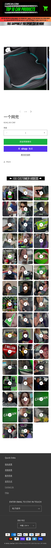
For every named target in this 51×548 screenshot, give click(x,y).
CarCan (12, 543)
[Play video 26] (25, 320)
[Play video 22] (10, 304)
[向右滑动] (31, 111)
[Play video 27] (41, 320)
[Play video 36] (41, 367)
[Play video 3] (41, 193)
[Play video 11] (25, 241)
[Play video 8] (25, 225)
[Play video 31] (10, 351)
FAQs (7, 493)
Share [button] (8, 162)
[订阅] (38, 509)
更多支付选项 (25, 155)
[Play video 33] (41, 351)
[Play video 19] (10, 288)
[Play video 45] (41, 415)
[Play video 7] (10, 225)
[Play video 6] (41, 209)
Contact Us (9, 487)
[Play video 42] (41, 399)
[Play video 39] (41, 383)
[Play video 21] (41, 288)
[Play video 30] (41, 336)
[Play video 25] (10, 320)
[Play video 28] (10, 336)
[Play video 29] (25, 336)
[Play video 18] (41, 272)
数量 (5, 128)
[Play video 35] (25, 367)
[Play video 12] (41, 241)
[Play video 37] (10, 383)
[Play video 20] (25, 288)
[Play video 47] (25, 431)
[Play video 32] (25, 351)
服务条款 (8, 476)
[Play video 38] (25, 383)
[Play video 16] (10, 272)
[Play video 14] (25, 256)
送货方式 (8, 481)
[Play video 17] (25, 272)
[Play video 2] (25, 193)
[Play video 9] (41, 225)
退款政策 (8, 470)
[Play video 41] (25, 399)
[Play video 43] (10, 415)
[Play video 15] (41, 256)
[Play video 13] (10, 256)
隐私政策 (8, 464)
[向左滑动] (20, 111)
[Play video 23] (25, 304)
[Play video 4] (10, 209)
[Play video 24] (41, 304)
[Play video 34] (10, 367)
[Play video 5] (25, 209)
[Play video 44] (25, 415)
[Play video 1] (10, 193)
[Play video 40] (10, 399)
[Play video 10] (10, 241)
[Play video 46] (10, 431)
